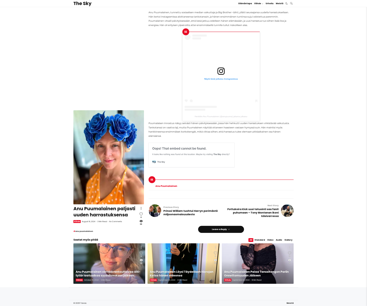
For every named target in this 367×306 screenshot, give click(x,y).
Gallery (288, 239)
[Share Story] (141, 208)
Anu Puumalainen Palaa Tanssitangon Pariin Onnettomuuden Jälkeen (256, 273)
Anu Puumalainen (166, 186)
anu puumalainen (84, 231)
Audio (279, 239)
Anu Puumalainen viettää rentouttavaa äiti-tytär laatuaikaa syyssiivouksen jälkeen (108, 273)
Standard (259, 239)
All (251, 239)
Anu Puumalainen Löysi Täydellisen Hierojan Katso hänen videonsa (181, 273)
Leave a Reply (219, 229)
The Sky (82, 3)
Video (270, 239)
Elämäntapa (245, 3)
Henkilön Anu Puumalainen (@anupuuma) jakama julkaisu (221, 116)
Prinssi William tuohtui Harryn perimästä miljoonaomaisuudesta (190, 212)
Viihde (257, 3)
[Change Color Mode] (286, 3)
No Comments (115, 221)
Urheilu (270, 3)
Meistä (279, 3)
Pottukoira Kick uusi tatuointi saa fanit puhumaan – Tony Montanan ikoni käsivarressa (253, 212)
